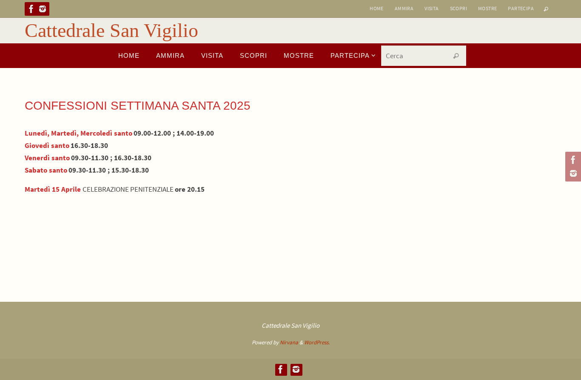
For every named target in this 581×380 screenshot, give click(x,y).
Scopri (458, 8)
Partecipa (521, 8)
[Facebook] (31, 9)
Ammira (404, 8)
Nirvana (289, 342)
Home (377, 8)
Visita (431, 8)
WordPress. (317, 342)
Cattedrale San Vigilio (111, 30)
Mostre (487, 8)
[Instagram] (42, 9)
